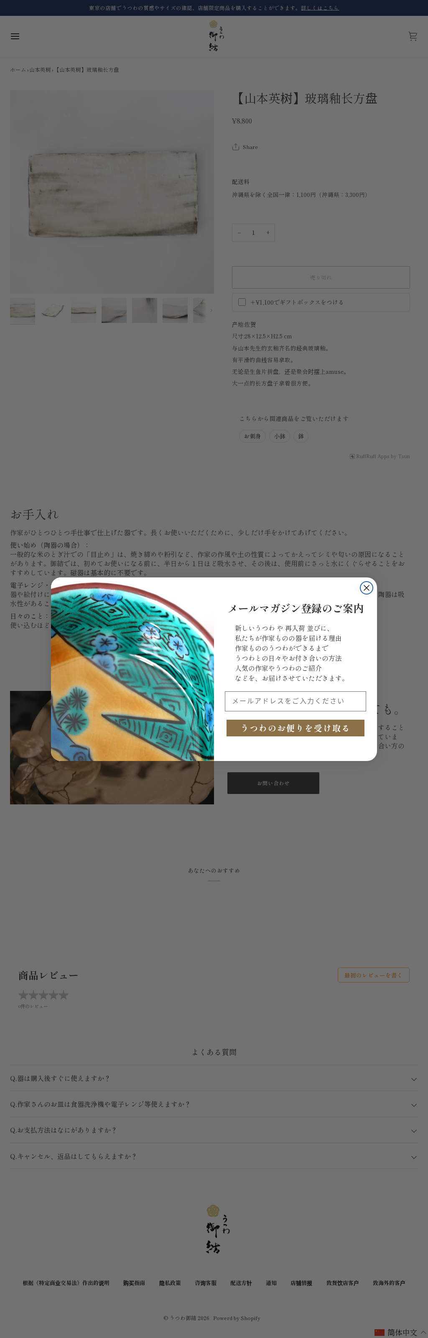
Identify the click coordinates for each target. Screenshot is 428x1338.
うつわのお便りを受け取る (295, 728)
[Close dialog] (366, 588)
